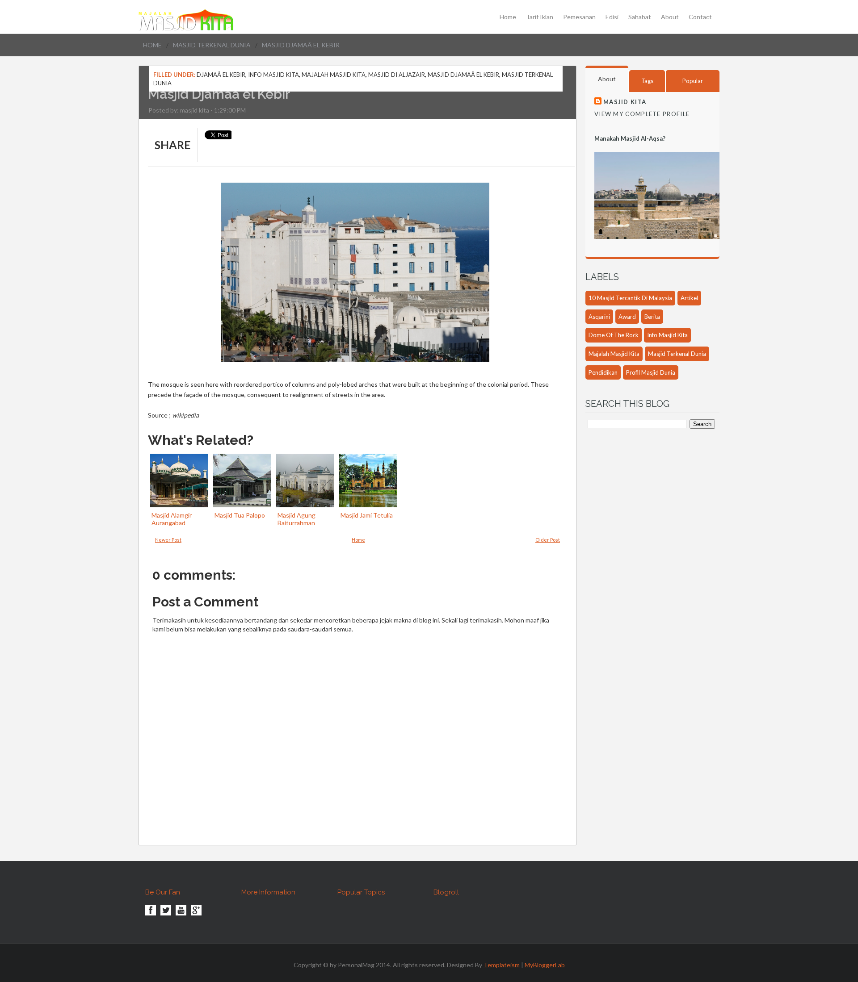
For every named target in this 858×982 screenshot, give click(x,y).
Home (508, 17)
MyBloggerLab (545, 965)
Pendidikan (603, 372)
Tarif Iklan (539, 17)
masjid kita (194, 110)
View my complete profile (642, 113)
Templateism (502, 965)
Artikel (689, 297)
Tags (647, 80)
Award (627, 316)
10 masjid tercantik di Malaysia (630, 297)
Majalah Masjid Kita (334, 74)
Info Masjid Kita (273, 74)
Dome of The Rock (614, 334)
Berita (652, 316)
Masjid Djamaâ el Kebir (463, 74)
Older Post (547, 540)
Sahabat (639, 17)
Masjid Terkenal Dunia (212, 45)
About (670, 17)
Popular (692, 80)
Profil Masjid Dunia (650, 372)
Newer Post (168, 540)
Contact (700, 17)
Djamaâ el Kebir (221, 74)
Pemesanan (579, 17)
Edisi (612, 17)
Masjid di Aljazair (396, 74)
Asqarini (599, 316)
